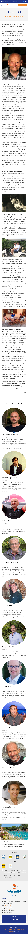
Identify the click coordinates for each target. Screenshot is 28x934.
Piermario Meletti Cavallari (11, 562)
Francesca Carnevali (9, 807)
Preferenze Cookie (19, 930)
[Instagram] (26, 1)
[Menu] (1, 5)
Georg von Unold (8, 647)
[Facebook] (24, 1)
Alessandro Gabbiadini (10, 434)
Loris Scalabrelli (7, 605)
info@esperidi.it (9, 909)
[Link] (7, 5)
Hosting (11, 931)
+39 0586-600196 (8, 905)
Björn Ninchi (6, 728)
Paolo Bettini (6, 521)
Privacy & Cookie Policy (9, 930)
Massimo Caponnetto (9, 478)
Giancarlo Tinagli (8, 767)
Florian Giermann (8, 686)
